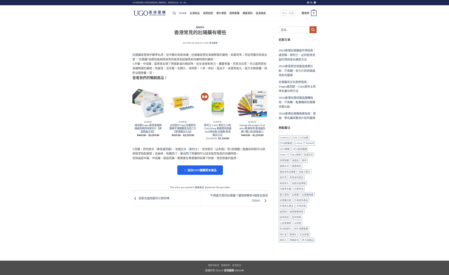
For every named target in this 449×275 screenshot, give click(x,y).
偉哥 (304, 160)
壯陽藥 (136, 54)
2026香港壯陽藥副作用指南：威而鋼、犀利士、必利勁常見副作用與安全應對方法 (297, 55)
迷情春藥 (234, 13)
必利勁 (220, 149)
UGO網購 (284, 148)
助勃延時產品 (296, 177)
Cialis (294, 137)
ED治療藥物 (286, 143)
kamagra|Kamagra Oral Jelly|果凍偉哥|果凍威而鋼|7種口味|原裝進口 (252, 128)
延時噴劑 (296, 217)
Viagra (283, 154)
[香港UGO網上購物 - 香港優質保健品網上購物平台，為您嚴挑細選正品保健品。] (149, 13)
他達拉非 (308, 154)
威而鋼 (283, 211)
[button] (288, 13)
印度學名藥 (285, 188)
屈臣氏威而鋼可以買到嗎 (153, 198)
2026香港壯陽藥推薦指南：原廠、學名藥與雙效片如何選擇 (297, 116)
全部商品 (195, 13)
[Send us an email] (308, 2)
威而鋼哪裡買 (296, 211)
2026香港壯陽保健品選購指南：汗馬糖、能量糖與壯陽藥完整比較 (297, 102)
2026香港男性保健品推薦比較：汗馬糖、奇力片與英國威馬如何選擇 (297, 70)
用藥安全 (294, 240)
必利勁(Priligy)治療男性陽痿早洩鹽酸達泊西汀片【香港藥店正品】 (182, 128)
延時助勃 (208, 13)
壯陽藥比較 (285, 200)
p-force (298, 143)
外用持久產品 (286, 205)
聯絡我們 (225, 265)
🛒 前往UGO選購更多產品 (200, 170)
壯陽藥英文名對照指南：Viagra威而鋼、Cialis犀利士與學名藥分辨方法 (297, 86)
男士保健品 (307, 240)
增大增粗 (221, 13)
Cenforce (284, 137)
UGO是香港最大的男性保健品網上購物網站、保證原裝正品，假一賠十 (159, 3)
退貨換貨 (261, 13)
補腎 (138, 68)
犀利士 (193, 149)
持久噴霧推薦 (301, 228)
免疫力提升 (304, 171)
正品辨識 (304, 234)
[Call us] (311, 2)
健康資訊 (248, 13)
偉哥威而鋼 (164, 149)
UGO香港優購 (300, 148)
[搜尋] (174, 13)
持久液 (283, 234)
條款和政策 (213, 265)
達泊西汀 (185, 153)
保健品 (295, 160)
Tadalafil (310, 143)
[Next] (267, 116)
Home (183, 13)
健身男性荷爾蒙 (288, 171)
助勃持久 (284, 183)
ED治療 (304, 137)
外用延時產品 (301, 200)
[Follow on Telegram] (315, 2)
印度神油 (298, 188)
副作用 (283, 177)
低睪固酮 (284, 160)
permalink (225, 187)
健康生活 (284, 166)
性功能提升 (285, 228)
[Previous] (132, 116)
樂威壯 (293, 234)
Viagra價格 (295, 154)
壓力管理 (284, 194)
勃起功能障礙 (299, 183)
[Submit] (313, 29)
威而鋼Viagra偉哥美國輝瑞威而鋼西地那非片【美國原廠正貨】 (148, 128)
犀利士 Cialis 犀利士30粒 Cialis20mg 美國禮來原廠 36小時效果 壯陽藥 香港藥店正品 (217, 130)
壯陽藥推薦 (307, 194)
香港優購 (213, 43)
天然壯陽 (301, 205)
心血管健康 (285, 223)
